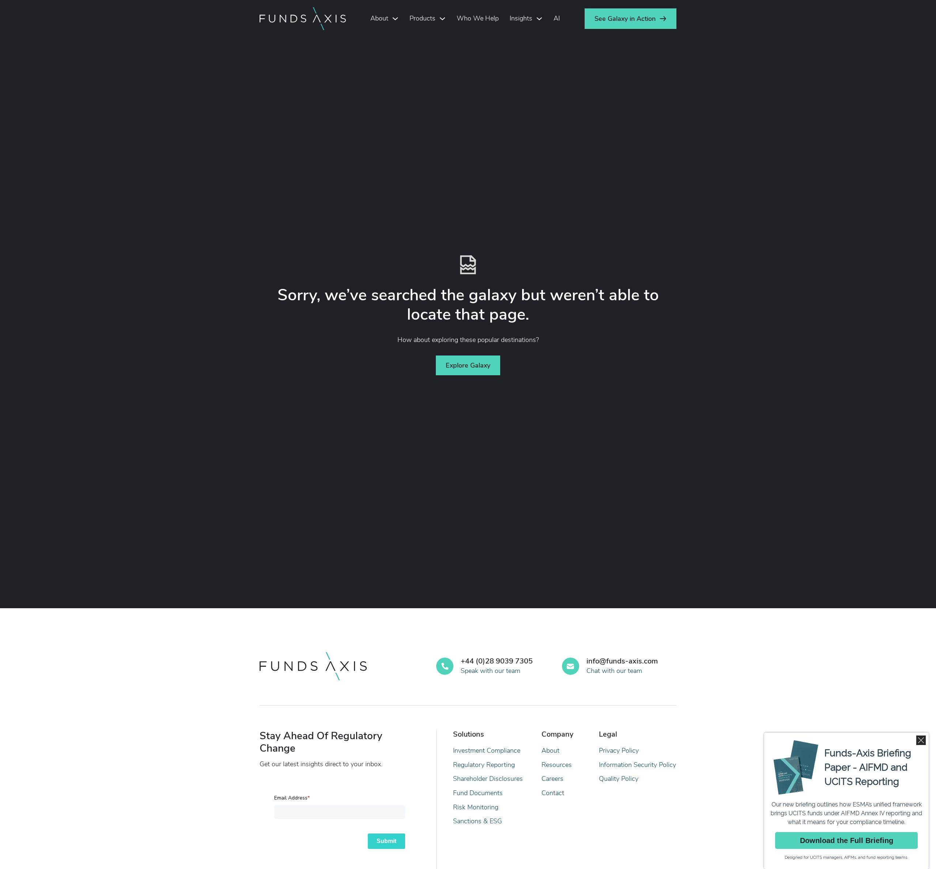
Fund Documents (478, 793)
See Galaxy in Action (625, 18)
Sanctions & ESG (477, 821)
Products (422, 18)
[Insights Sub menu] (539, 18)
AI (557, 18)
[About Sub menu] (395, 18)
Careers (552, 778)
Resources (556, 764)
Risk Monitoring (475, 807)
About (379, 18)
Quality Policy (618, 778)
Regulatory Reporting (484, 764)
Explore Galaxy (468, 365)
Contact (552, 793)
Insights (521, 18)
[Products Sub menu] (442, 18)
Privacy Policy (619, 750)
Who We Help (478, 18)
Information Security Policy (637, 764)
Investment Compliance (486, 750)
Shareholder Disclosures (488, 778)
